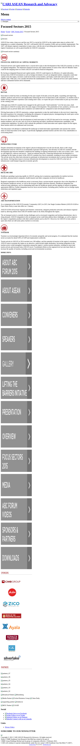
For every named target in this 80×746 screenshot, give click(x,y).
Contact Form (32, 744)
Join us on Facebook (20, 713)
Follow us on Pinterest (19, 717)
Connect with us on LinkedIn (22, 719)
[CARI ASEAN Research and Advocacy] (29, 4)
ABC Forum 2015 (17, 32)
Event (8, 32)
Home (3, 32)
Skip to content (6, 19)
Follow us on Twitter (18, 715)
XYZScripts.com (47, 744)
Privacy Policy (10, 727)
